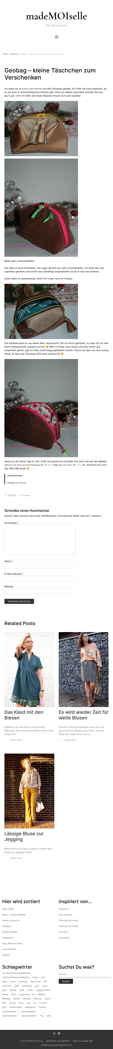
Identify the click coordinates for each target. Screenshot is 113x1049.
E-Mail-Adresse (13, 573)
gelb (17, 986)
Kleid (13, 994)
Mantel (16, 998)
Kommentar (11, 522)
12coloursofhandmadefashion (16, 973)
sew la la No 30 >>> (69, 464)
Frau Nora (7, 986)
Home (5, 54)
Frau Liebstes (65, 914)
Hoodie (13, 990)
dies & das (36, 981)
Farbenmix (64, 909)
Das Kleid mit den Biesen (23, 715)
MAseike (27, 998)
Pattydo (22, 483)
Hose (21, 990)
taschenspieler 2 (28, 1011)
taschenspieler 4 (29, 1015)
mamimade (64, 937)
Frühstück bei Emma (68, 920)
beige (35, 977)
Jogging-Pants (43, 990)
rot (34, 1003)
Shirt (4, 1007)
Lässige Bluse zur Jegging (24, 836)
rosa (28, 1003)
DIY (45, 981)
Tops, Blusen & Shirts (12, 943)
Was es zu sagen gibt (83, 1041)
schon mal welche (32, 88)
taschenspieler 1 (10, 1011)
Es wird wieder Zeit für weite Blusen (84, 715)
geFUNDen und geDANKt (58, 1041)
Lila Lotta (63, 932)
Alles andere (8, 909)
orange (12, 1003)
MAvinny (38, 998)
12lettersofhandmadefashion (16, 977)
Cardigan (23, 981)
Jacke (30, 990)
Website (8, 586)
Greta (44, 986)
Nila (4, 1003)
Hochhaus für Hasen (68, 926)
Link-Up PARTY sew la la (31, 1041)
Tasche (26, 495)
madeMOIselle (56, 15)
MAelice (41, 994)
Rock (21, 1003)
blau (43, 977)
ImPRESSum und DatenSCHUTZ (56, 1045)
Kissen (5, 994)
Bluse (4, 981)
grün (4, 990)
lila (33, 994)
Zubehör (14, 54)
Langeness (24, 994)
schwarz (43, 1003)
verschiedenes (9, 949)
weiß (48, 1015)
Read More (16, 740)
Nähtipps (6, 926)
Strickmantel (16, 1007)
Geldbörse (27, 986)
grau (37, 986)
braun (13, 981)
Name (8, 561)
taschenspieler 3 (10, 1015)
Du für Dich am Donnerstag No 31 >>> (31, 464)
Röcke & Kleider (9, 932)
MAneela (6, 998)
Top (42, 1015)
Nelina (48, 998)
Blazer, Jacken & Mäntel (13, 914)
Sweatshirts (7, 937)
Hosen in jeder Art (10, 920)
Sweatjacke (30, 1007)
